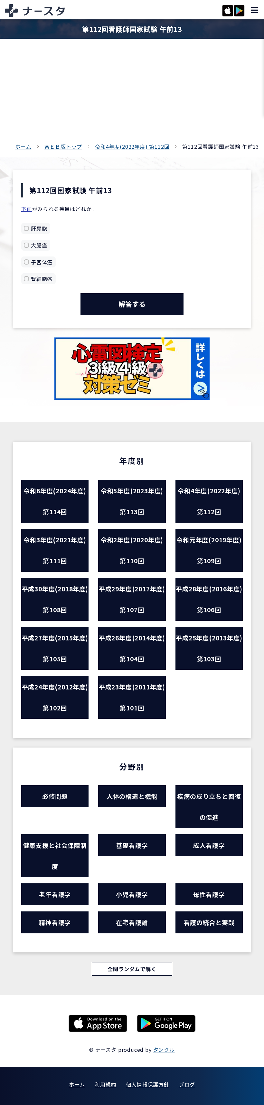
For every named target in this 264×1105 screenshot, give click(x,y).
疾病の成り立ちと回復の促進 (209, 806)
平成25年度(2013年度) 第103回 (209, 648)
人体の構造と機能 (132, 796)
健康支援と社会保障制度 (55, 855)
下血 (26, 209)
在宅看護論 (132, 922)
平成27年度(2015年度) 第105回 (55, 648)
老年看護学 (55, 894)
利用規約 (105, 1084)
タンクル (164, 1049)
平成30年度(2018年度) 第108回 (55, 599)
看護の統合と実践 (209, 922)
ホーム (23, 146)
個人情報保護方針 (147, 1084)
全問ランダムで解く (132, 969)
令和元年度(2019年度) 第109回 (208, 550)
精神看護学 (55, 922)
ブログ (187, 1084)
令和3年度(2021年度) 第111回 (55, 550)
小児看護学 (132, 894)
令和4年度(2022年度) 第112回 (132, 146)
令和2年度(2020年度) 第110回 (132, 550)
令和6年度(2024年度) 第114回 (55, 501)
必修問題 (55, 796)
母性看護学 (209, 894)
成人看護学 (209, 845)
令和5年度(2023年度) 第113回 (132, 501)
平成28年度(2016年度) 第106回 (209, 599)
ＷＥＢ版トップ (63, 146)
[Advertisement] (132, 93)
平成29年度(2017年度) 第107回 (132, 599)
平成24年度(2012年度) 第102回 (55, 697)
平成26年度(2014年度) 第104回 (132, 648)
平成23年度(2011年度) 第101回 (132, 697)
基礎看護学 (132, 845)
